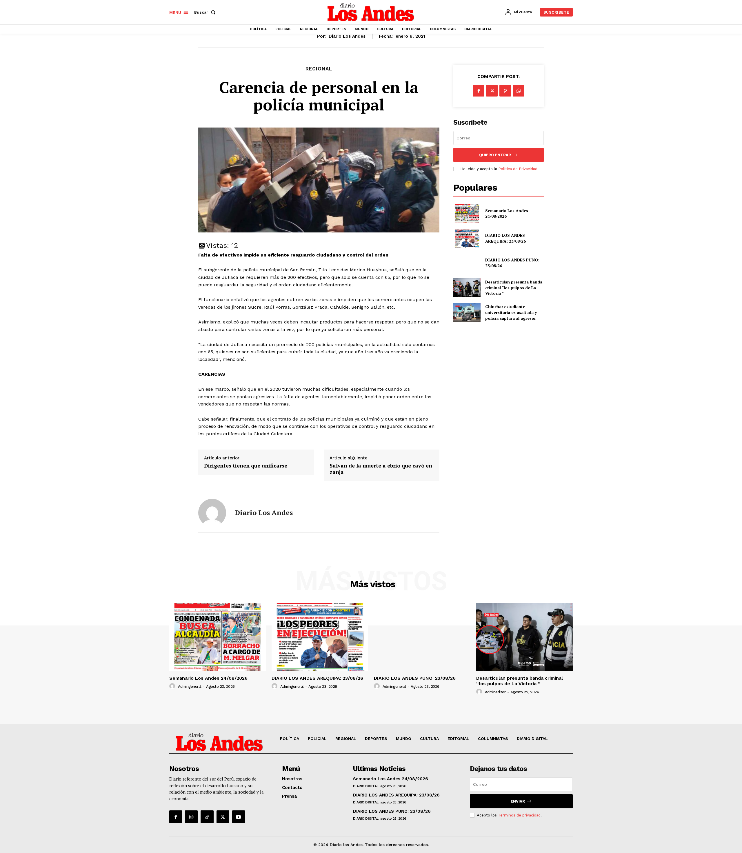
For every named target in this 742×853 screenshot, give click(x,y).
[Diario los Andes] (212, 513)
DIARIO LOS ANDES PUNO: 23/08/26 (415, 678)
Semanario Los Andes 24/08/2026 (506, 213)
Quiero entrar (495, 155)
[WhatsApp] (518, 91)
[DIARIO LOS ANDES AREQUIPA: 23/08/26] (466, 238)
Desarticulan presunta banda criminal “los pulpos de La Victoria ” (513, 287)
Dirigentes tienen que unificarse (245, 466)
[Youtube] (238, 816)
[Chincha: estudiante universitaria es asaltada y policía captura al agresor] (466, 312)
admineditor (495, 692)
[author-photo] (173, 686)
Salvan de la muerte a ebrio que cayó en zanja (381, 469)
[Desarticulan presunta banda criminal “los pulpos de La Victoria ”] (466, 287)
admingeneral (189, 686)
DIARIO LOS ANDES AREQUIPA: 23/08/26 (505, 238)
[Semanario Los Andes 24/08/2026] (466, 213)
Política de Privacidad (517, 169)
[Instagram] (191, 816)
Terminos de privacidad (519, 815)
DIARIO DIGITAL (366, 786)
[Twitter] (492, 91)
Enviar (518, 801)
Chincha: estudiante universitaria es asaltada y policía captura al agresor (511, 312)
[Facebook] (478, 91)
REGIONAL (318, 68)
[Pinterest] (505, 91)
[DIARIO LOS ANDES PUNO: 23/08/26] (466, 262)
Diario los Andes (347, 36)
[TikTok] (207, 816)
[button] (206, 12)
